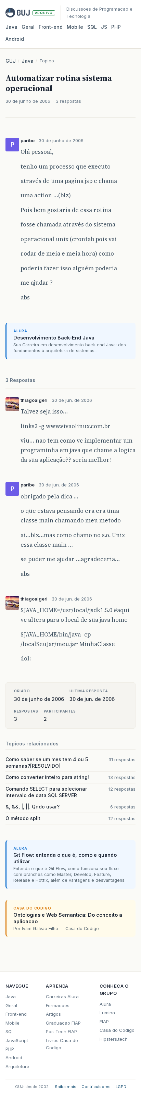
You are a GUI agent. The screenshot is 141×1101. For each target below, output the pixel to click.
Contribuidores (96, 1086)
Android (14, 39)
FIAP (104, 1021)
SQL (92, 27)
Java (11, 27)
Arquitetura (17, 1066)
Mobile (75, 27)
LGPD (121, 1086)
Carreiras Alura (62, 996)
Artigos (53, 1014)
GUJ (10, 61)
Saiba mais (65, 1086)
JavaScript (16, 1040)
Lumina (107, 1012)
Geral (28, 27)
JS (104, 27)
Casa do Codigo (117, 1030)
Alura (105, 1004)
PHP (116, 27)
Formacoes (57, 1005)
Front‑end (51, 27)
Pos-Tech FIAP (61, 1031)
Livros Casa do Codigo (62, 1044)
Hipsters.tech (114, 1039)
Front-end (16, 1014)
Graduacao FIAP (63, 1023)
